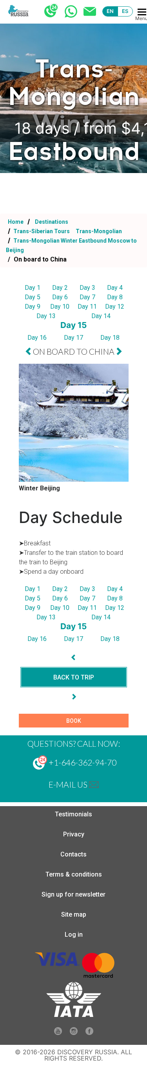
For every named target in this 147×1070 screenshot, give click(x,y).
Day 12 (114, 306)
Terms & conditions (73, 874)
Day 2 (60, 287)
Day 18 (110, 337)
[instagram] (74, 1033)
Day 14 (101, 316)
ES (125, 11)
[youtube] (58, 1033)
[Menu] (142, 12)
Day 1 (32, 287)
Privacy (73, 834)
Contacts (73, 854)
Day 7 (87, 297)
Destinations (51, 222)
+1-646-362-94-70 (81, 762)
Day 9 (32, 306)
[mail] (94, 784)
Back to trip (73, 677)
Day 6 (60, 297)
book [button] (73, 721)
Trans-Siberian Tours (41, 231)
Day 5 (32, 297)
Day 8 (115, 297)
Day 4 (115, 287)
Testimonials (73, 814)
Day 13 (46, 316)
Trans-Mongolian (99, 231)
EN (110, 11)
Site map (73, 914)
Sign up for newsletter (73, 894)
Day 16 (37, 337)
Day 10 (59, 306)
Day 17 (73, 337)
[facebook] (89, 1033)
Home (16, 222)
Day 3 (87, 287)
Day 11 (87, 306)
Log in (74, 934)
